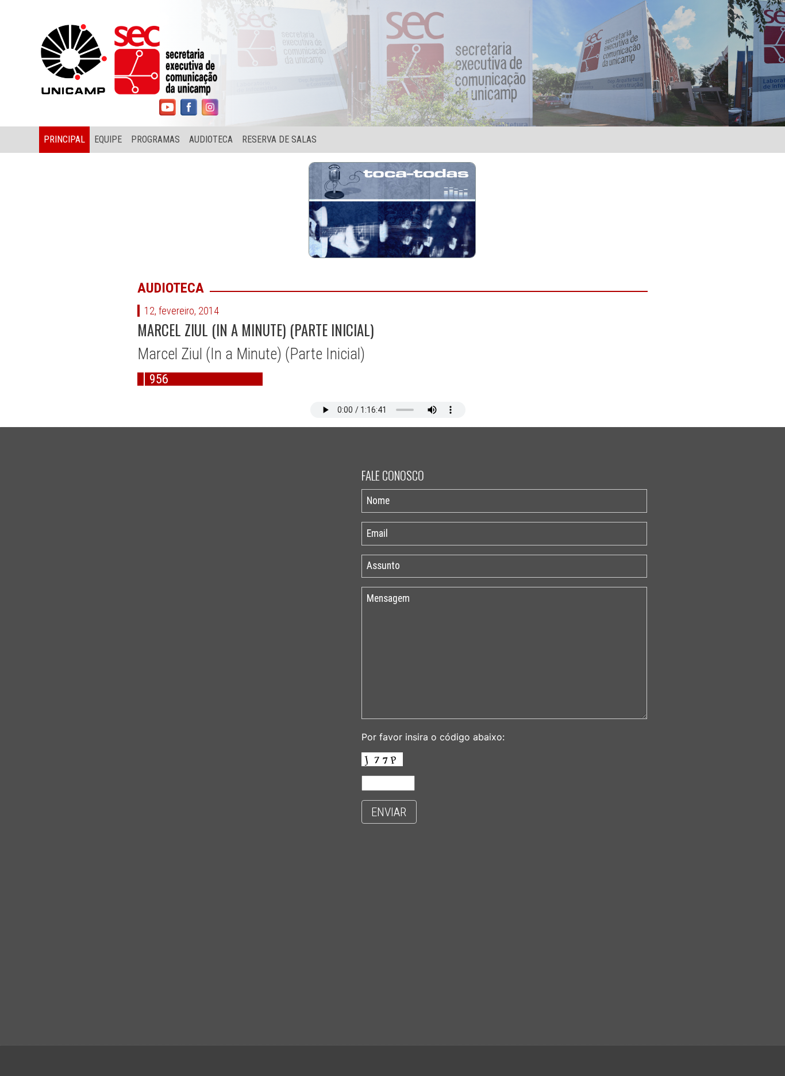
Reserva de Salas (279, 139)
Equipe (108, 139)
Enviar (388, 812)
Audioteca (211, 139)
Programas (155, 139)
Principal (64, 139)
